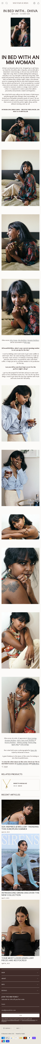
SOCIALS (4, 990)
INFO (3, 984)
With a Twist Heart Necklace (26, 740)
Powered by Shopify (20, 1033)
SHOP (3, 972)
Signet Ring (15, 744)
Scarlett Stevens (22, 764)
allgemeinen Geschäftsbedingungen (10, 1020)
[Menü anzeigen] (2, 3)
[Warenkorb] (38, 3)
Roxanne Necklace (33, 340)
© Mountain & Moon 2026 (8, 1033)
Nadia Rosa (35, 764)
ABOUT (4, 978)
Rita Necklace (22, 340)
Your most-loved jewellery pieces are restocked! (18, 959)
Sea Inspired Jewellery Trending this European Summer (20, 827)
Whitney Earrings (22, 742)
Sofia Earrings (24, 744)
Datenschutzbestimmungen (28, 1020)
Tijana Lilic (34, 750)
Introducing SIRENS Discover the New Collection (20, 894)
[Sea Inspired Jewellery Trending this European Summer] (20, 812)
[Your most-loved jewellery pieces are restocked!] (20, 928)
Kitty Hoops (13, 340)
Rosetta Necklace (10, 742)
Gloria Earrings (32, 738)
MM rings (27, 342)
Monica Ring (32, 742)
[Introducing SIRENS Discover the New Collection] (20, 862)
